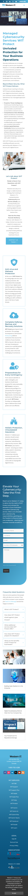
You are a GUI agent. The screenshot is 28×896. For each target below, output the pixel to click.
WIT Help (14, 800)
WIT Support (14, 787)
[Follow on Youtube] (16, 1)
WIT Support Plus (14, 790)
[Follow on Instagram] (6, 1)
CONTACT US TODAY (13, 241)
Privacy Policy (14, 845)
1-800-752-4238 (14, 767)
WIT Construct (14, 821)
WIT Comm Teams (14, 818)
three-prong (8, 335)
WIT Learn (14, 828)
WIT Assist (14, 793)
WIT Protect (14, 803)
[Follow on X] (13, 1)
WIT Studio (14, 824)
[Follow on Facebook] (3, 1)
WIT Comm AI (14, 811)
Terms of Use (14, 842)
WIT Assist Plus (14, 797)
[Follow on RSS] (23, 772)
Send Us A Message (10, 601)
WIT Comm (14, 808)
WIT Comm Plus (14, 814)
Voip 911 (14, 839)
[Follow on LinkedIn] (10, 1)
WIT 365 (14, 783)
